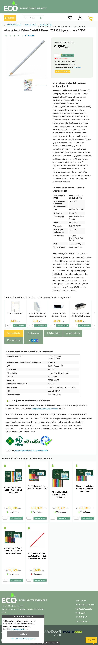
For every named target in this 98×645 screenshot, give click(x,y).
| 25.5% (67, 42)
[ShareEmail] (30, 340)
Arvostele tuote (73, 333)
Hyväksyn (23, 634)
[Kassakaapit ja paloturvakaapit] (52, 633)
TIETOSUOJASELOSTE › (84, 609)
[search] (41, 17)
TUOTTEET (10, 18)
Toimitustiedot (53, 333)
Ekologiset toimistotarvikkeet (45, 408)
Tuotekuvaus (33, 333)
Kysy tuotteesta (14, 340)
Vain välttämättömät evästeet (23, 638)
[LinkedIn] (32, 340)
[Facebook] (37, 340)
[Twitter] (35, 340)
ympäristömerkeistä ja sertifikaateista (31, 450)
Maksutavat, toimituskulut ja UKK (45, 643)
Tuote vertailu (62, 71)
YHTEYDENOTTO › (82, 621)
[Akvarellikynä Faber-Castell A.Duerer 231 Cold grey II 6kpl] (41, 85)
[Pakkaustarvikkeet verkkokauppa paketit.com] (72, 632)
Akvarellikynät (46, 25)
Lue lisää (77, 67)
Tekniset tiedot (13, 333)
